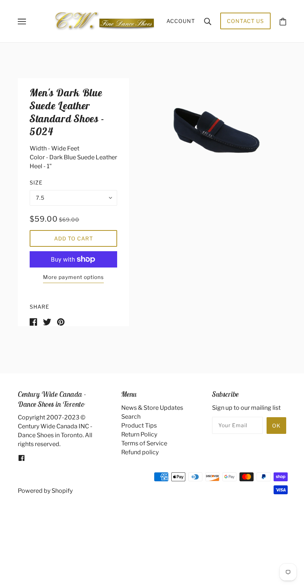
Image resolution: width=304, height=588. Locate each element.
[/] (104, 20)
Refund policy (140, 452)
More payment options (73, 277)
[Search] (207, 21)
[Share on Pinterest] (61, 321)
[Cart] (283, 21)
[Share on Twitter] (47, 321)
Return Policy (139, 434)
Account (180, 21)
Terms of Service (144, 443)
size (36, 182)
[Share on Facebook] (33, 321)
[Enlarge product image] (216, 130)
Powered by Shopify (45, 490)
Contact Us (245, 21)
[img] (21, 457)
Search (131, 416)
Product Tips (139, 425)
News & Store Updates (152, 407)
